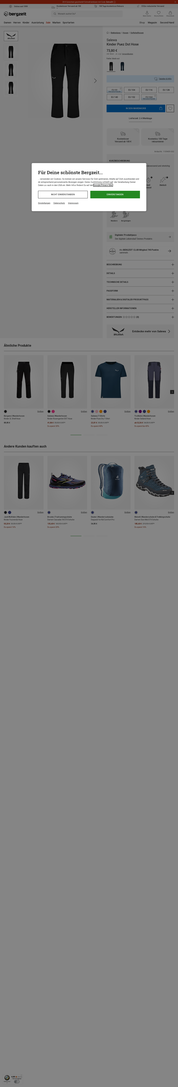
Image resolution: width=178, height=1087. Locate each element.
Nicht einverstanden (63, 194)
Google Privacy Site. (103, 185)
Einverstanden (115, 194)
